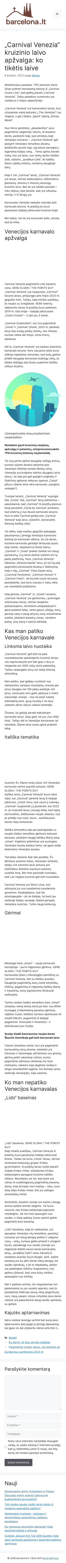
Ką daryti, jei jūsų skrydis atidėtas (29, 1342)
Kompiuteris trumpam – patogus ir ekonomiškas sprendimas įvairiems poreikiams (26, 1517)
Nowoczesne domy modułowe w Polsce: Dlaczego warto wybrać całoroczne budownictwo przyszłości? (29, 1495)
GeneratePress (50, 1558)
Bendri (13, 1337)
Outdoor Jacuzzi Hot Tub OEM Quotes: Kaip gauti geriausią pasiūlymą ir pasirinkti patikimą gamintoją (33, 1539)
